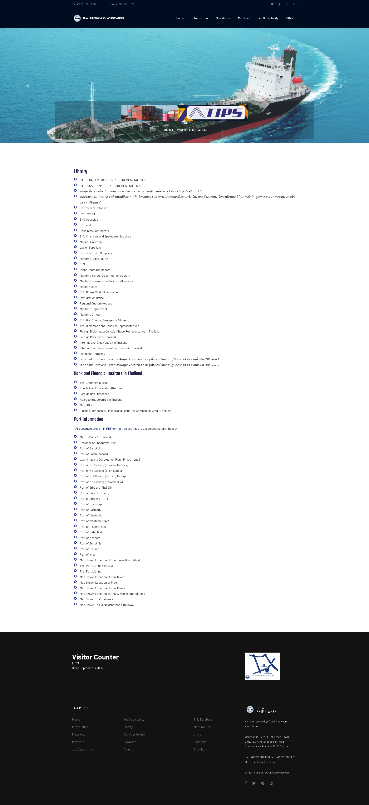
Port (83, 214)
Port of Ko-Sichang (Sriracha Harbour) (104, 465)
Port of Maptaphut (92, 515)
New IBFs (86, 405)
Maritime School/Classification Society (105, 275)
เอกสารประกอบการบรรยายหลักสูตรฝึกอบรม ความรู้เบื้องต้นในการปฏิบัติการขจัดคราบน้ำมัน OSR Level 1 (149, 359)
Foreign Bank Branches (94, 393)
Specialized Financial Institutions (101, 388)
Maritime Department (93, 309)
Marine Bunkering (91, 242)
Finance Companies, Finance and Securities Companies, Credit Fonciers (125, 410)
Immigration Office (92, 297)
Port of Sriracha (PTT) (94, 498)
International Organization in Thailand (103, 342)
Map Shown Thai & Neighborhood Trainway (107, 604)
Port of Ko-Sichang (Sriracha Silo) (101, 482)
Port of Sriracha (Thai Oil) (95, 487)
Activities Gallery (134, 734)
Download (129, 742)
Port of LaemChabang (94, 454)
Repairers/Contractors (94, 230)
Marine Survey (88, 286)
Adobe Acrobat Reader (162, 428)
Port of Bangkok (90, 448)
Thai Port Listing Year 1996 (97, 565)
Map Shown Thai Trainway (96, 599)
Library (128, 727)
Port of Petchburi (91, 532)
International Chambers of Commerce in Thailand (111, 348)
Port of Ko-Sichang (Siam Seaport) (102, 470)
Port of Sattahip (90, 509)
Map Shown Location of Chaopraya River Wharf (110, 560)
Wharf (91, 214)
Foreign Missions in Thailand (98, 337)
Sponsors (200, 742)
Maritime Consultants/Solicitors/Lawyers (106, 281)
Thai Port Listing (90, 571)
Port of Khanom (90, 537)
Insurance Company (92, 353)
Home (180, 18)
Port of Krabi (88, 554)
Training (128, 749)
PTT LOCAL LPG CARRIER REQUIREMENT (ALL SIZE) (114, 180)
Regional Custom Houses (96, 303)
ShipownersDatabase (94, 208)
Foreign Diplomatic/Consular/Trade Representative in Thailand (120, 331)
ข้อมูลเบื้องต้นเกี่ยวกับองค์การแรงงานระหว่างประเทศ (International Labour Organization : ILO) (141, 191)
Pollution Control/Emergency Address (104, 320)
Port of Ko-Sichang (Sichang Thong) (102, 476)
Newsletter (223, 18)
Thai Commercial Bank (94, 382)
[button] (27, 85)
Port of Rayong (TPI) (93, 526)
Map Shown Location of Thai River (102, 577)
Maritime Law (202, 727)
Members (244, 18)
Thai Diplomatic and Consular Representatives (109, 326)
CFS (82, 264)
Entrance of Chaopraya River (98, 442)
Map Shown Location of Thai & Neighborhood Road (112, 593)
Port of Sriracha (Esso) (94, 493)
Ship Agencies (89, 219)
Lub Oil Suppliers (90, 247)
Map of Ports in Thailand (95, 437)
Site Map (199, 749)
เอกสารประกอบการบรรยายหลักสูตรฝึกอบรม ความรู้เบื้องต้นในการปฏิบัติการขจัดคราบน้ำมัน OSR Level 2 (149, 365)
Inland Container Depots (95, 269)
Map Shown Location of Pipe (98, 582)
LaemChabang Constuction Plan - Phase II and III (110, 459)
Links (197, 734)
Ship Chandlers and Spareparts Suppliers (105, 236)
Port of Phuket (89, 549)
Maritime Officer (90, 314)
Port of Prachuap (91, 504)
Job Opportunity (268, 18)
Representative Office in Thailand (101, 399)
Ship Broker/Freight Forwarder (99, 292)
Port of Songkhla (90, 543)
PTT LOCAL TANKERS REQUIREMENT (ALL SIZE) (111, 185)
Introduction (200, 18)
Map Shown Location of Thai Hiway (102, 588)
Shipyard (85, 225)
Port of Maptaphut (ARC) (95, 521)
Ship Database (203, 719)
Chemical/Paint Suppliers (96, 253)
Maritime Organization (94, 258)
